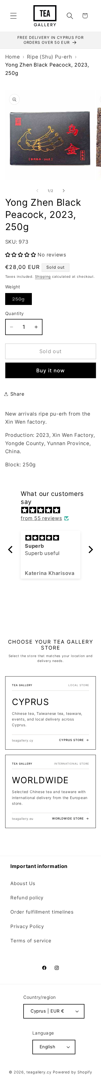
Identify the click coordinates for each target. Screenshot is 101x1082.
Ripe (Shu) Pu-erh (49, 57)
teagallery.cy (39, 1072)
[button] (13, 15)
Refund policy (27, 897)
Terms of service (30, 940)
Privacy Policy (27, 926)
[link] (50, 713)
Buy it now (50, 370)
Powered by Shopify (72, 1072)
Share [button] (17, 394)
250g (22, 300)
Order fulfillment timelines (42, 912)
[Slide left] (37, 190)
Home (12, 57)
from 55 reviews (41, 518)
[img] (53, 510)
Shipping (43, 276)
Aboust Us (22, 883)
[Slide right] (63, 190)
